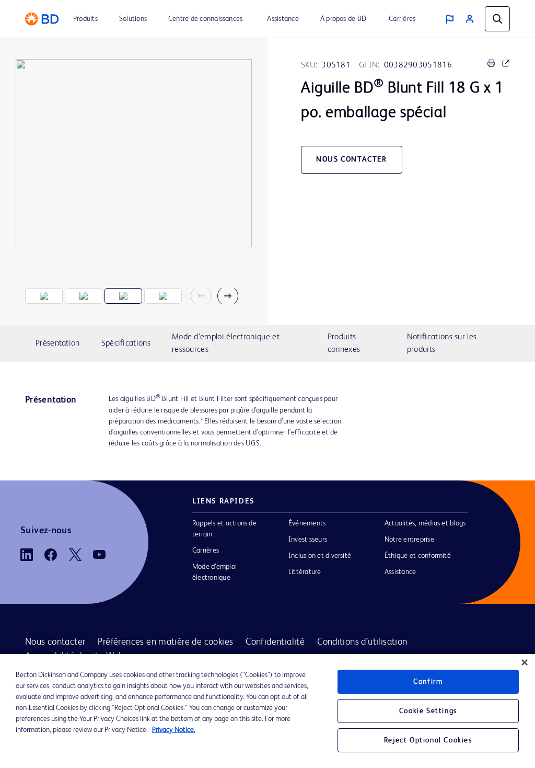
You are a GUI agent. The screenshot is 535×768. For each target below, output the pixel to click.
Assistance (400, 572)
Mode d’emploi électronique (214, 572)
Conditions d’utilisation (362, 642)
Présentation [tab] (58, 343)
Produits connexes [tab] (344, 343)
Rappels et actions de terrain (224, 529)
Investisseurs (307, 539)
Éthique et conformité (418, 555)
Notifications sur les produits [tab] (441, 343)
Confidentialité (275, 642)
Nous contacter (55, 642)
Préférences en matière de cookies (165, 642)
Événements (306, 523)
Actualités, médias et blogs (425, 523)
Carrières (205, 550)
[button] (205, 296)
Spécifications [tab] (125, 343)
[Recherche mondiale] (497, 18)
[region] (267, 711)
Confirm (428, 681)
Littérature (304, 572)
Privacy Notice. (173, 729)
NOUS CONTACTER (351, 159)
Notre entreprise (409, 539)
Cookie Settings (428, 711)
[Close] (524, 662)
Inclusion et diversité (319, 555)
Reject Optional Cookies (428, 740)
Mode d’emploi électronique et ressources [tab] (226, 343)
